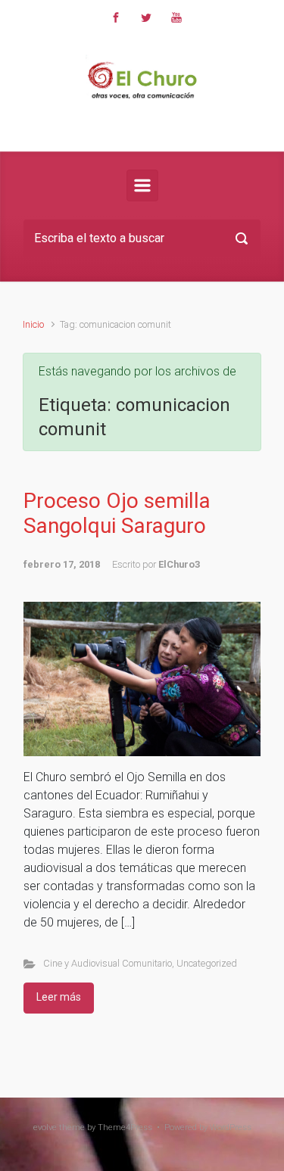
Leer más (58, 997)
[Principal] (142, 185)
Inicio (33, 324)
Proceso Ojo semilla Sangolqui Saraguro (117, 513)
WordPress (230, 1127)
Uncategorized (206, 963)
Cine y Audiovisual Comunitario (107, 963)
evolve (45, 1127)
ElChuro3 (179, 564)
